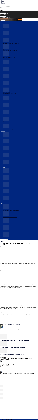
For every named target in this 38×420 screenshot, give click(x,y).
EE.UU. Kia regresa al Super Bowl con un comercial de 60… (9, 224)
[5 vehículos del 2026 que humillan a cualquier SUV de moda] (6, 193)
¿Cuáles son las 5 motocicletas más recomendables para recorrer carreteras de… (11, 29)
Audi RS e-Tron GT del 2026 (5, 71)
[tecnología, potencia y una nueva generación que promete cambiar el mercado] (3, 345)
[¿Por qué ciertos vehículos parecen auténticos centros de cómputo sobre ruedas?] (6, 136)
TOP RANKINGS (3, 3)
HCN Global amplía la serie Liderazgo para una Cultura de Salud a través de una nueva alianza (16, 358)
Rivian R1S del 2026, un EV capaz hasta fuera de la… (8, 79)
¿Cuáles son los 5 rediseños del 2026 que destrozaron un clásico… (10, 50)
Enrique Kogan (1, 246)
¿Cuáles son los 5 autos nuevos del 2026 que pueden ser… (9, 57)
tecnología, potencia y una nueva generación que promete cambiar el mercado (11, 36)
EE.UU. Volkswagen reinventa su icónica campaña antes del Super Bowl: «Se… (11, 210)
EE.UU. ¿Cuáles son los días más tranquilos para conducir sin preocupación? (11, 43)
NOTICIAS (2, 1)
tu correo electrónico (8, 16)
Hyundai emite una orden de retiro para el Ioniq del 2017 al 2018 (11, 324)
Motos (3, 28)
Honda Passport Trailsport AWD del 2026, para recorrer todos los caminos (11, 93)
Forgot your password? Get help (3, 14)
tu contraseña (7, 13)
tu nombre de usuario (8, 6)
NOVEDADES (2, 2)
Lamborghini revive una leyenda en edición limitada (8, 122)
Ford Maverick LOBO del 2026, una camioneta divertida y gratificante (10, 86)
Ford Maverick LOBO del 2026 (5, 85)
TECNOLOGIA (3, 131)
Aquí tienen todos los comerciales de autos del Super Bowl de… (10, 217)
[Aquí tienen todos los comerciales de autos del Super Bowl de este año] (6, 215)
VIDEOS (2, 203)
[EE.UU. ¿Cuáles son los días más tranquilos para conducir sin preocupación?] (3, 352)
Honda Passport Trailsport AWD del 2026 (6, 92)
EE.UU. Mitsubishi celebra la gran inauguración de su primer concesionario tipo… (11, 129)
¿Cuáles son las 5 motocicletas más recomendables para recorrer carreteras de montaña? (15, 340)
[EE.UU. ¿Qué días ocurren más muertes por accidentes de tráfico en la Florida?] (6, 186)
